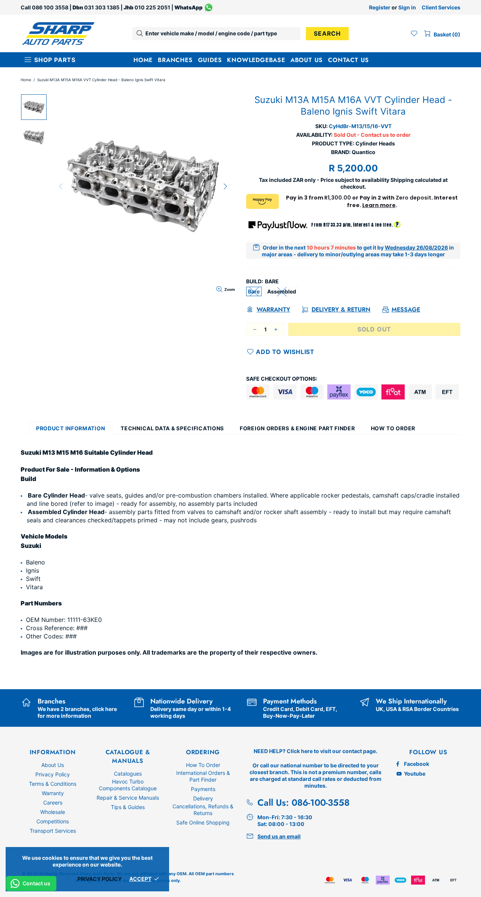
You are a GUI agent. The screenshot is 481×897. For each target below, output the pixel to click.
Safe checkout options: (281, 378)
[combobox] (216, 33)
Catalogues (128, 773)
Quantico (363, 152)
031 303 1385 (101, 7)
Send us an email (279, 836)
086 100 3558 (50, 7)
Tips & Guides (128, 807)
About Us (52, 765)
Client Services (441, 7)
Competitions (52, 821)
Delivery (203, 798)
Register (379, 7)
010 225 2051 (152, 7)
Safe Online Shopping (203, 822)
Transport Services (53, 830)
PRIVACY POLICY (99, 879)
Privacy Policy (52, 774)
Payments (203, 789)
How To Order (203, 765)
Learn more (379, 205)
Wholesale (52, 812)
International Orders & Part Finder (203, 776)
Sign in (407, 7)
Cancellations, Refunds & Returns (202, 809)
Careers (52, 802)
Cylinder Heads (375, 143)
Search (327, 33)
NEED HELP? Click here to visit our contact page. (315, 751)
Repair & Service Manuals (128, 797)
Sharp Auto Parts (58, 33)
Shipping (402, 180)
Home (26, 79)
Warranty (53, 793)
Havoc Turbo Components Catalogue (128, 784)
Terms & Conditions (52, 784)
